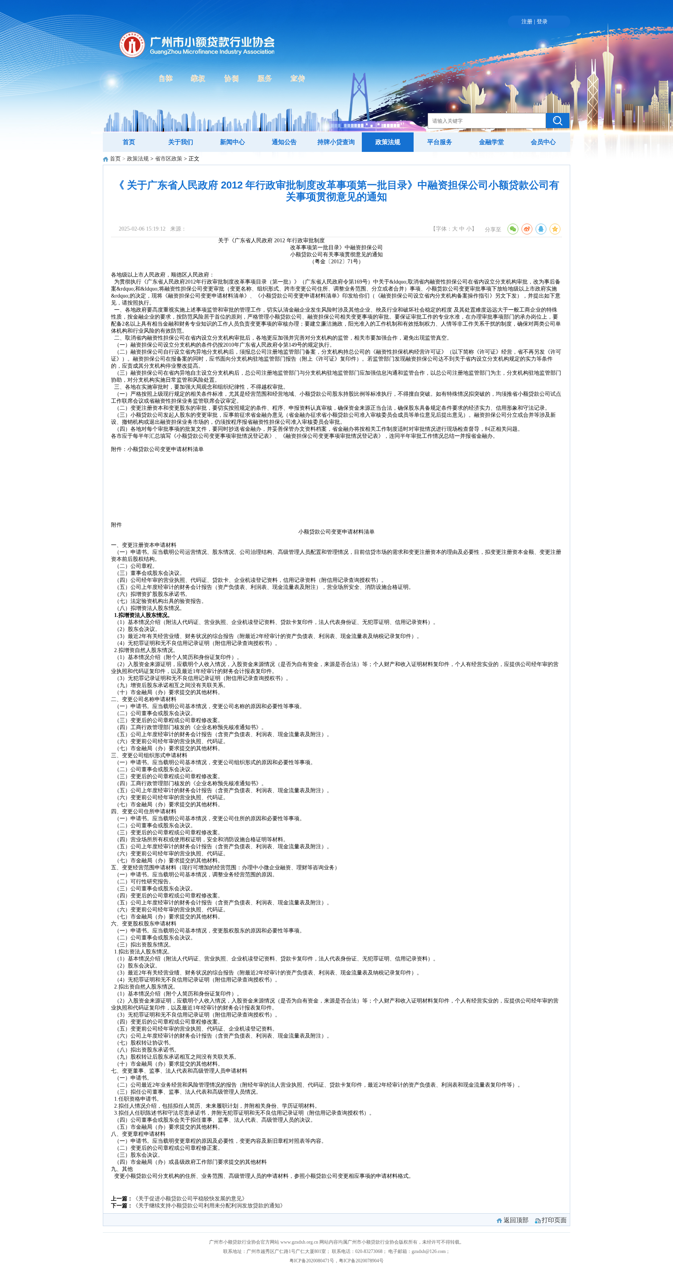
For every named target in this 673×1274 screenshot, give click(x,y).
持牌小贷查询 (336, 142)
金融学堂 (491, 142)
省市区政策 (168, 159)
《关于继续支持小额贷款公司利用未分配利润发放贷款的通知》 (209, 1206)
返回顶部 (516, 1220)
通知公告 (284, 142)
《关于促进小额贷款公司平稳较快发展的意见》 (190, 1199)
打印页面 (554, 1220)
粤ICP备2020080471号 (311, 1260)
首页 (129, 142)
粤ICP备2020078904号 (361, 1260)
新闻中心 (232, 142)
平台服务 (439, 142)
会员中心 (543, 142)
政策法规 (387, 142)
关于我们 (180, 142)
